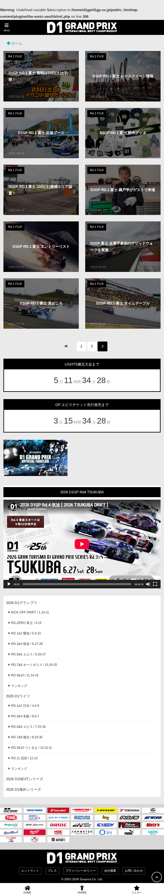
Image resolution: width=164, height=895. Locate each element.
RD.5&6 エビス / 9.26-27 (28, 654)
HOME (27, 892)
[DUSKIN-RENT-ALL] (34, 817)
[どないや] (34, 839)
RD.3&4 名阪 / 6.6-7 (25, 716)
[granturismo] (11, 810)
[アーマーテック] (82, 832)
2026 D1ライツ (18, 696)
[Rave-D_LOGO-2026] (129, 825)
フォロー (137, 892)
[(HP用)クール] (153, 810)
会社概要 (110, 870)
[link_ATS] (82, 825)
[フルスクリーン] (155, 584)
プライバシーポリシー (80, 870)
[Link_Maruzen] (58, 817)
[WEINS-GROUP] (153, 832)
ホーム (16, 43)
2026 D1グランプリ (21, 603)
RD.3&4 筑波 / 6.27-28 (26, 644)
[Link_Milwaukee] (34, 832)
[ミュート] (148, 584)
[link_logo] (82, 817)
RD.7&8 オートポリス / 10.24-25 (34, 665)
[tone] (11, 817)
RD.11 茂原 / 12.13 (24, 758)
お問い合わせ (134, 870)
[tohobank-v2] (58, 839)
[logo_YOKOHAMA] (129, 810)
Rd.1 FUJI (15, 56)
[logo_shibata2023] (82, 810)
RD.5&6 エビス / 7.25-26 (28, 726)
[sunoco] (106, 817)
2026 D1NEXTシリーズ (24, 779)
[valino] (58, 810)
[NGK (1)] (58, 832)
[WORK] (153, 817)
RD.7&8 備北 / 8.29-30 (26, 737)
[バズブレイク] (11, 832)
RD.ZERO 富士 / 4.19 (26, 623)
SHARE (82, 892)
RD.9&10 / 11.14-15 (24, 675)
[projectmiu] (11, 825)
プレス (52, 870)
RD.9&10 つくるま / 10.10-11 (31, 747)
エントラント (30, 870)
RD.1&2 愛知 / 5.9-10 (26, 633)
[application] (82, 544)
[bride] (58, 825)
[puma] (129, 832)
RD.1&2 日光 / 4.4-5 (25, 705)
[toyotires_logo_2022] (34, 810)
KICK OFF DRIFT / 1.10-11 (30, 612)
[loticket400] (106, 832)
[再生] (9, 584)
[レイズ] (129, 817)
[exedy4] (106, 825)
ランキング (19, 686)
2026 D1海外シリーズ (23, 790)
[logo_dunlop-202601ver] (106, 810)
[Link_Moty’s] (153, 825)
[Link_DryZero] (11, 839)
